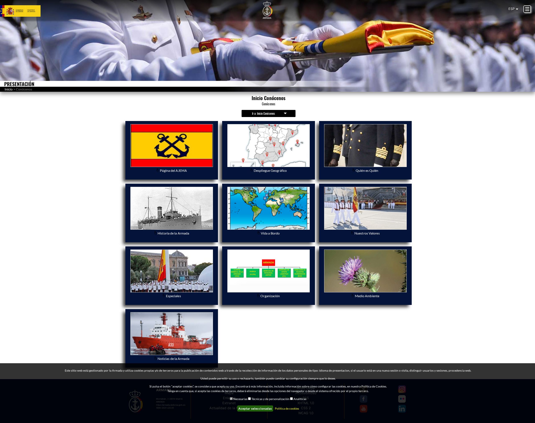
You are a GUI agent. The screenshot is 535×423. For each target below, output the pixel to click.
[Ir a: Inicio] (267, 10)
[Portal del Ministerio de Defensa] (25, 11)
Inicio (9, 89)
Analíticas (299, 399)
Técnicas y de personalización (270, 399)
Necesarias (240, 399)
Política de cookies (287, 408)
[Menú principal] (527, 9)
